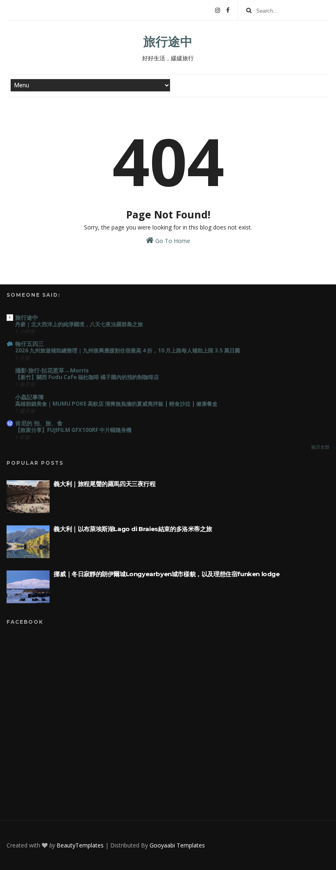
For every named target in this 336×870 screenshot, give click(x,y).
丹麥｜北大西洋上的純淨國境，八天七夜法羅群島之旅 (79, 324)
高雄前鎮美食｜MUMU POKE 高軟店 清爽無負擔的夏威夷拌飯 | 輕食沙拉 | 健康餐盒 (116, 403)
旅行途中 (168, 41)
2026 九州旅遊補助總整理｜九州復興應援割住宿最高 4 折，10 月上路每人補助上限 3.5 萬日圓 (127, 350)
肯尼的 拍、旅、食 (39, 423)
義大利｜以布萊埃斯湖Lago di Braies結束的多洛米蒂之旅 (133, 529)
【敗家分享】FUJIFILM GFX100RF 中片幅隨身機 (73, 430)
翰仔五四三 (29, 344)
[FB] (227, 10)
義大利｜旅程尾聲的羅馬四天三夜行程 (104, 484)
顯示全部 (320, 447)
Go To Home (172, 241)
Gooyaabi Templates (177, 845)
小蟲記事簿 (29, 397)
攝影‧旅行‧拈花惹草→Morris (52, 370)
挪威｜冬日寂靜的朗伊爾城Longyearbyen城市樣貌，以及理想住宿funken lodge (166, 574)
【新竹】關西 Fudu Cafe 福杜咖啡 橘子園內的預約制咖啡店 (87, 377)
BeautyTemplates (80, 845)
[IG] (217, 10)
